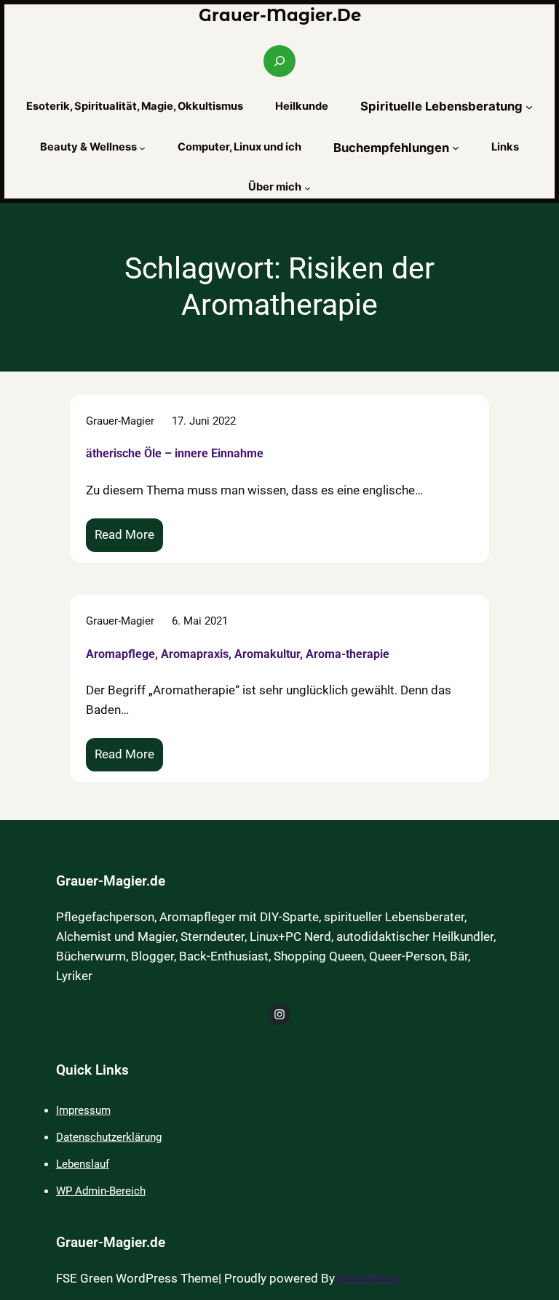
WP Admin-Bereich (101, 1190)
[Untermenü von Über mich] (307, 188)
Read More (129, 540)
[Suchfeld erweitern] (279, 61)
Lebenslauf (82, 1164)
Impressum (83, 1110)
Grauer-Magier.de (280, 15)
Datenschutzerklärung (109, 1137)
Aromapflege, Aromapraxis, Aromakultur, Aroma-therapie (237, 654)
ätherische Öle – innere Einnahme (174, 453)
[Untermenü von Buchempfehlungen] (455, 147)
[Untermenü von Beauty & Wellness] (142, 148)
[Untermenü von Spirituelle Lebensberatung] (529, 106)
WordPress (369, 1278)
